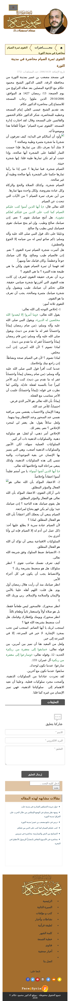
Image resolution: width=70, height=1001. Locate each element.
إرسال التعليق (35, 774)
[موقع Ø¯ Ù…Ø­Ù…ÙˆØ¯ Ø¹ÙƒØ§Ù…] (61, 47)
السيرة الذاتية (44, 907)
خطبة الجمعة (45, 939)
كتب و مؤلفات (44, 913)
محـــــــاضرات (43, 47)
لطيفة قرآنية (45, 925)
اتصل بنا (47, 961)
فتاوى (49, 945)
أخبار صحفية (45, 951)
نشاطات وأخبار (43, 919)
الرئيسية (47, 901)
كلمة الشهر (46, 933)
